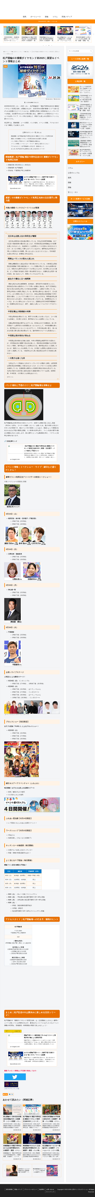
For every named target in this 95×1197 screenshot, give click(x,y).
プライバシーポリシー (30, 1189)
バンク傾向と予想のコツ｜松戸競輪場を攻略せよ (25, 141)
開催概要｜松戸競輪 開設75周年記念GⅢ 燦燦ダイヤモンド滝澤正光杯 (32, 136)
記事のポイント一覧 (29, 132)
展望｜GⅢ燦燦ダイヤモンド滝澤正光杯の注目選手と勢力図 (29, 138)
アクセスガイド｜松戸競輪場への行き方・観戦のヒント (27, 146)
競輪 (6, 1094)
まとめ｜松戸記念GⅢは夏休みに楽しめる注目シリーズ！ (28, 149)
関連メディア (18, 1189)
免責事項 (41, 1189)
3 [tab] (49, 45)
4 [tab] (52, 45)
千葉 (12, 1094)
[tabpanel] (11, 34)
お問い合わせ (50, 1189)
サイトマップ (50, 1192)
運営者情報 (9, 1189)
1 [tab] (43, 45)
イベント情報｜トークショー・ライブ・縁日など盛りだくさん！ (30, 143)
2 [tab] (46, 45)
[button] (91, 51)
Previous (1, 34)
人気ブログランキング (11, 1088)
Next (94, 34)
